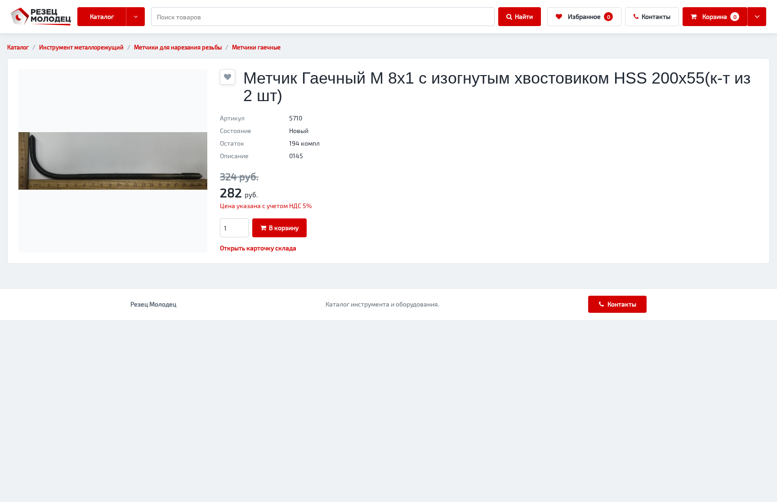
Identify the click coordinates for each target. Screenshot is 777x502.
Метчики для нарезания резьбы (178, 47)
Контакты (656, 16)
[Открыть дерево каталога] (135, 16)
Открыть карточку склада (258, 248)
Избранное (589, 16)
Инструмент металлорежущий (81, 47)
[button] (112, 160)
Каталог (102, 16)
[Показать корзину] (756, 16)
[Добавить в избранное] (227, 76)
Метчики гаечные (256, 47)
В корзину (284, 227)
